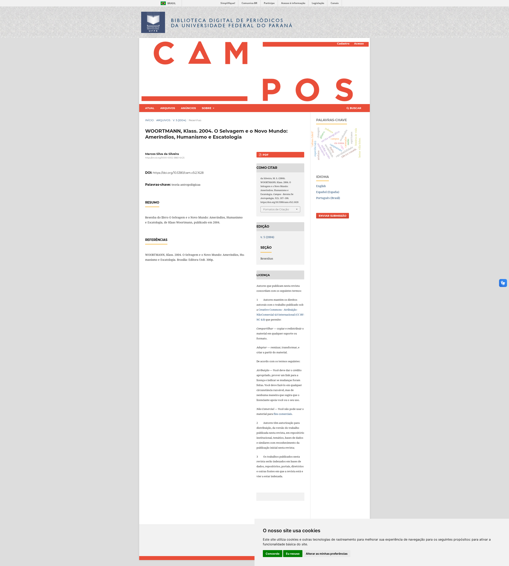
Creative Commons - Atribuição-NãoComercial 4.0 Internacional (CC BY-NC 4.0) (280, 314)
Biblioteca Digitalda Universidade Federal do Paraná (232, 23)
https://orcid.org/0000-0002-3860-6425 (165, 157)
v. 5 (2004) (179, 120)
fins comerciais (283, 414)
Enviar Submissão (332, 215)
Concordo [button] (273, 553)
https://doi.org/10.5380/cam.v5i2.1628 (178, 173)
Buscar (355, 108)
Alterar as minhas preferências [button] (327, 553)
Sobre (207, 108)
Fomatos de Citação (276, 209)
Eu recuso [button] (293, 553)
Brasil (167, 3)
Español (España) (327, 192)
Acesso (359, 43)
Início (149, 120)
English (321, 186)
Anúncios (188, 108)
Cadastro (343, 43)
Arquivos (167, 108)
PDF (265, 154)
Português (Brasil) (328, 198)
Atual (149, 108)
